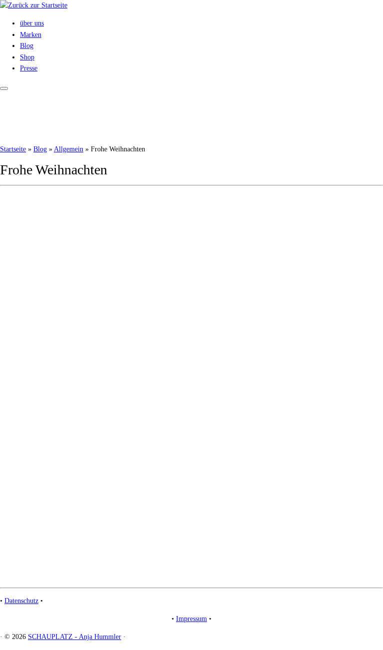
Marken (30, 34)
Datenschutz (21, 601)
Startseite (13, 149)
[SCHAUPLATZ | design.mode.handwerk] (33, 5)
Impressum (191, 619)
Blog (26, 45)
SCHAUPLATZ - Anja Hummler (74, 637)
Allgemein (68, 149)
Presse (28, 68)
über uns (32, 23)
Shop (27, 57)
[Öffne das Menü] (4, 88)
